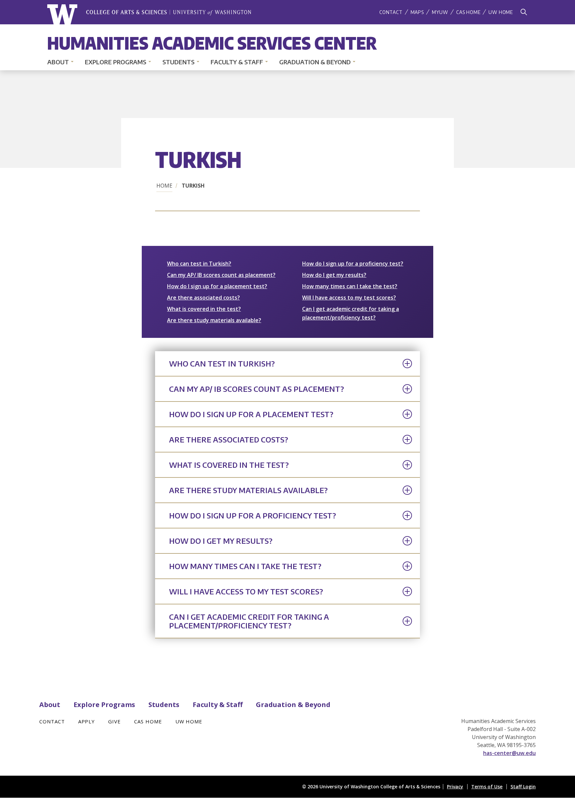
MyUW (440, 12)
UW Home (500, 12)
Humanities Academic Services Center (212, 42)
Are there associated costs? (203, 297)
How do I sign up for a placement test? (217, 286)
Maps (417, 12)
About (58, 62)
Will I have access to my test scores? (349, 297)
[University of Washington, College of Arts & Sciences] (149, 14)
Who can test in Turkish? (199, 263)
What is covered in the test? (204, 309)
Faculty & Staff (237, 62)
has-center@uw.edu (509, 753)
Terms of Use (486, 786)
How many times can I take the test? (349, 286)
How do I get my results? (334, 275)
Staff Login (523, 786)
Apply (86, 721)
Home (164, 185)
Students (178, 62)
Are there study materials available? (214, 320)
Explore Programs (115, 62)
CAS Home (468, 12)
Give (114, 721)
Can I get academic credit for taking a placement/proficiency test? (249, 621)
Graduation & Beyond (315, 62)
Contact (391, 12)
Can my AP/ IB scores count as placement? (221, 275)
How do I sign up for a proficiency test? (352, 263)
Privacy (455, 786)
